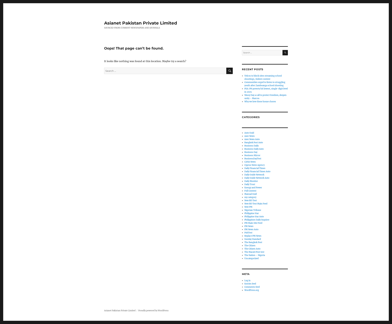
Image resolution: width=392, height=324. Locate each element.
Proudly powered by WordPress (153, 310)
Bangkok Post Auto (253, 142)
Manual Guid (250, 194)
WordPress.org (251, 290)
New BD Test (250, 200)
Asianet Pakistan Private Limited (140, 23)
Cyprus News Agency (254, 165)
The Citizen (249, 245)
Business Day (250, 152)
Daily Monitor (251, 181)
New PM (248, 207)
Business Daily (251, 145)
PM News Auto (251, 229)
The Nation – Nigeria (254, 255)
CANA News (250, 162)
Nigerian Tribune (252, 210)
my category (250, 197)
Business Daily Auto (254, 149)
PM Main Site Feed (253, 223)
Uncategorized (251, 258)
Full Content (250, 191)
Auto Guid (249, 133)
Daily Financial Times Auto (257, 171)
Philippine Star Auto (254, 216)
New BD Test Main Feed (255, 203)
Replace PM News (252, 236)
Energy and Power (253, 187)
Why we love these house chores (260, 101)
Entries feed (250, 283)
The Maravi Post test (254, 252)
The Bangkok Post (253, 242)
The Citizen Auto (252, 248)
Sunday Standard (252, 239)
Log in (247, 280)
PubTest (248, 232)
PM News (248, 226)
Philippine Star (251, 213)
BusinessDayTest (252, 158)
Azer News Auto (252, 139)
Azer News (249, 136)
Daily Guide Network (254, 174)
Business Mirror (252, 155)
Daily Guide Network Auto (256, 178)
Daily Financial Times (254, 168)
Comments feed (252, 287)
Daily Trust (249, 184)
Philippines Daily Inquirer (256, 220)
